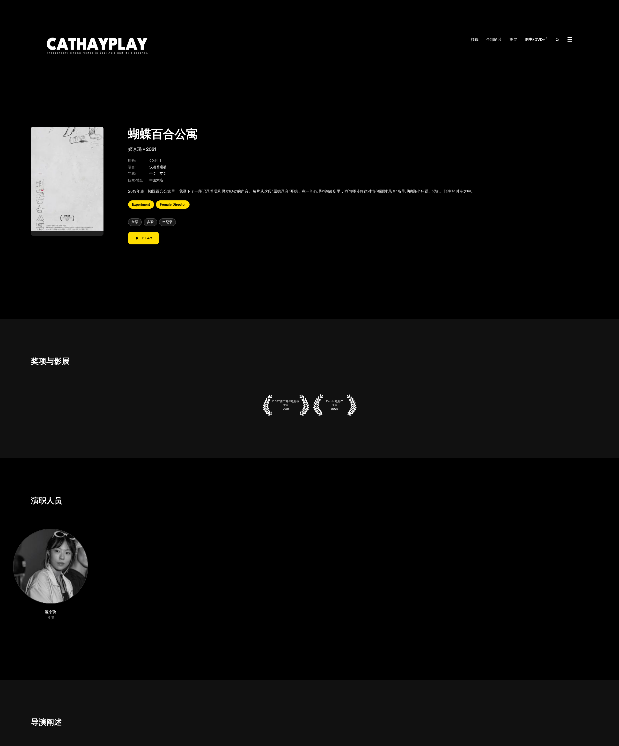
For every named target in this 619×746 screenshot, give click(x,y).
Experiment (141, 204)
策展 (513, 39)
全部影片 (494, 39)
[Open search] (557, 40)
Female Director (173, 204)
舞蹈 (135, 222)
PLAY (147, 238)
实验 (150, 222)
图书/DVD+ (536, 39)
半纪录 (167, 222)
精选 (475, 39)
